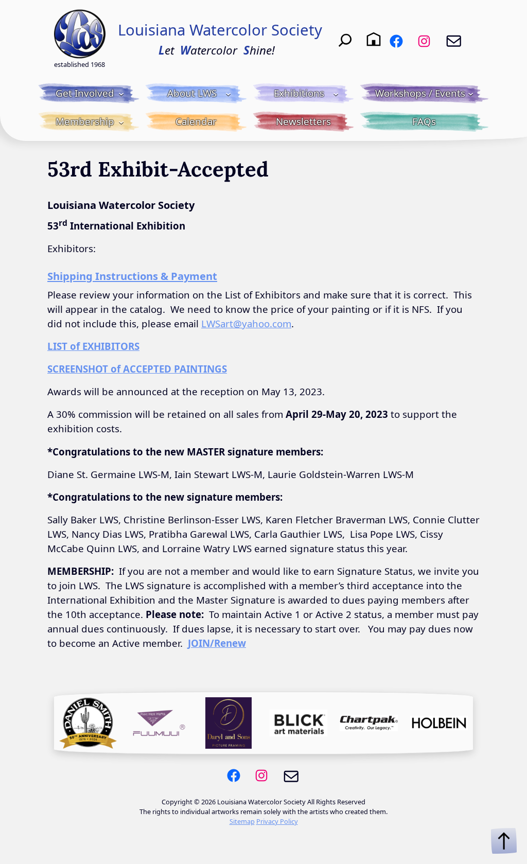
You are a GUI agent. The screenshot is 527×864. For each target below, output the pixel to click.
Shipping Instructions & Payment (132, 276)
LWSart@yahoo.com (246, 323)
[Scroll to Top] (504, 841)
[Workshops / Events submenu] (470, 93)
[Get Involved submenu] (121, 93)
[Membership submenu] (121, 122)
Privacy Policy (277, 821)
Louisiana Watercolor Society (220, 30)
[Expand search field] (345, 39)
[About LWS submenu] (228, 93)
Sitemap (242, 821)
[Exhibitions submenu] (336, 93)
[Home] (373, 39)
